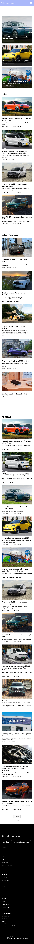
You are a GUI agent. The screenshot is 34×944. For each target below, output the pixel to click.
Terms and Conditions (7, 865)
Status (3, 859)
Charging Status (5, 904)
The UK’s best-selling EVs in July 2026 (15, 538)
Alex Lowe (19, 126)
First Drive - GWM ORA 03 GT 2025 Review (15, 260)
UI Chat (3, 901)
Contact (3, 856)
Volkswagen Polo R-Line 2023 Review (15, 361)
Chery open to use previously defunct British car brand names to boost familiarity (15, 768)
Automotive (9, 41)
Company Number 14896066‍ (8, 926)
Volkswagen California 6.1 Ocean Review (13, 327)
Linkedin (3, 886)
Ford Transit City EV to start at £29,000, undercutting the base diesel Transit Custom (16, 668)
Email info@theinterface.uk (8, 929)
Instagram (4, 891)
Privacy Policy (5, 862)
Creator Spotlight (5, 907)
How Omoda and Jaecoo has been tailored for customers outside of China (16, 702)
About (3, 853)
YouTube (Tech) (5, 880)
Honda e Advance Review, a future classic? (14, 294)
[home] (9, 3)
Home (3, 851)
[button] (31, 3)
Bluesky (3, 889)
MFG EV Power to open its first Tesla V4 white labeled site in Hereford (16, 570)
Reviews (9, 268)
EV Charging (9, 85)
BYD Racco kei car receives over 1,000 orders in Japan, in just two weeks (15, 152)
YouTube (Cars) (5, 877)
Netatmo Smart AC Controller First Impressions (14, 395)
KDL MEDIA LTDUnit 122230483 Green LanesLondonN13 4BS (6, 920)
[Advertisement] (17, 11)
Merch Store (4, 868)
